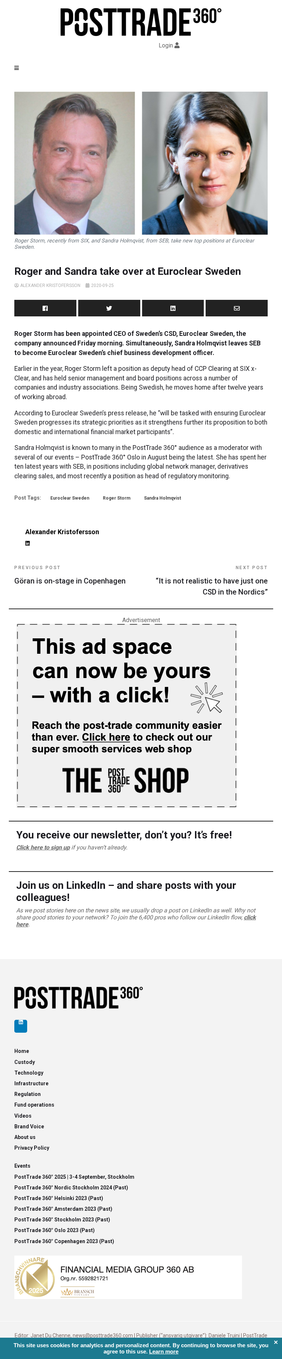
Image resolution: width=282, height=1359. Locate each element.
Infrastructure (31, 1083)
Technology (28, 1073)
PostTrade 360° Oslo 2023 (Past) (54, 1230)
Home (21, 1051)
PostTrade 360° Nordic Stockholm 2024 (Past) (71, 1188)
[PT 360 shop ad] (126, 715)
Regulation (27, 1094)
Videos (23, 1116)
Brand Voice (29, 1126)
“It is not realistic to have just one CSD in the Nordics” (212, 580)
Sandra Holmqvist (162, 498)
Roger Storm (116, 498)
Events (22, 1166)
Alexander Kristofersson (50, 285)
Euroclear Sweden (69, 498)
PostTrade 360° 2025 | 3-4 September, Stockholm (74, 1177)
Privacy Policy (31, 1148)
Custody (24, 1062)
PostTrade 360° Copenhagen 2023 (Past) (64, 1241)
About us (25, 1137)
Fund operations (34, 1105)
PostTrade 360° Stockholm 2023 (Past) (62, 1220)
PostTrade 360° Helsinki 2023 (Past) (58, 1198)
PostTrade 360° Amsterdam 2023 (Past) (63, 1209)
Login (166, 45)
